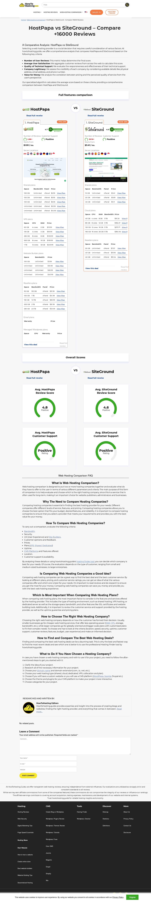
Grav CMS (49, 846)
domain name (43, 670)
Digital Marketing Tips (25, 825)
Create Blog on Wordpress (55, 812)
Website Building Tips (25, 875)
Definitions (106, 825)
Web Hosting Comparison (36, 20)
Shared (38, 545)
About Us (127, 812)
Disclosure (127, 832)
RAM (108, 623)
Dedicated (47, 545)
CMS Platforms (31, 551)
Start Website (22, 848)
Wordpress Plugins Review (55, 819)
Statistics (106, 819)
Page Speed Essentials (26, 832)
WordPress (98, 676)
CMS (48, 806)
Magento (49, 860)
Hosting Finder (112, 12)
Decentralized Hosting (25, 883)
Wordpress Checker (83, 819)
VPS (32, 545)
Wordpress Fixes (51, 839)
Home (23, 20)
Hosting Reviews (51, 12)
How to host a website (25, 854)
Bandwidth (29, 531)
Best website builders (25, 868)
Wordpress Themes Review (55, 825)
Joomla (107, 676)
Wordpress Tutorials (52, 832)
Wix (47, 880)
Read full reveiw (34, 116)
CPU (113, 623)
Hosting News (23, 840)
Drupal (48, 867)
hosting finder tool (85, 561)
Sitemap (105, 812)
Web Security (22, 819)
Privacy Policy (117, 897)
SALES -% (96, 12)
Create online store (24, 861)
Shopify (48, 873)
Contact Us (127, 825)
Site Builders (55, 537)
